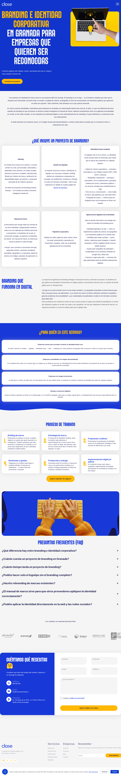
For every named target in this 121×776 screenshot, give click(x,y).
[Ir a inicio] (7, 4)
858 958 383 (16, 683)
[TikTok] (15, 760)
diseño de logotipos (60, 188)
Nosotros (65, 748)
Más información (93, 772)
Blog (64, 754)
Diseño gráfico (52, 754)
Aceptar (114, 771)
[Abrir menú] (117, 4)
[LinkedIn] (3, 760)
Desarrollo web (52, 751)
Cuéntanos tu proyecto (12, 81)
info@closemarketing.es (20, 692)
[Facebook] (11, 760)
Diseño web (51, 748)
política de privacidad (77, 698)
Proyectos (66, 751)
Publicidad (51, 760)
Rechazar (105, 771)
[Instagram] (7, 760)
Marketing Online (52, 757)
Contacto (65, 757)
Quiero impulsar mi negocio (60, 479)
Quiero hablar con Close (89, 708)
